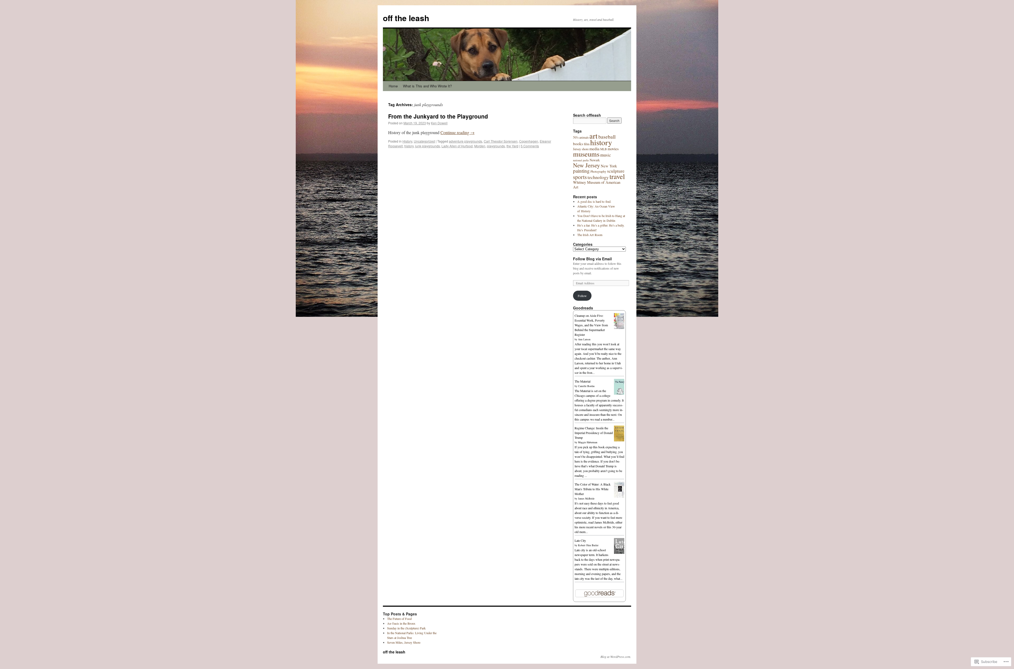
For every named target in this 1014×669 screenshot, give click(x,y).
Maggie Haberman (587, 442)
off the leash (406, 17)
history (409, 146)
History (407, 141)
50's (576, 137)
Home (393, 85)
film (586, 144)
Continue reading (457, 132)
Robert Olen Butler (588, 545)
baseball (607, 136)
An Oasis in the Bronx (401, 623)
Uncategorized (424, 141)
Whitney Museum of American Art (596, 185)
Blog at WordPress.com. (615, 656)
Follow (582, 296)
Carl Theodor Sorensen (501, 141)
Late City (580, 540)
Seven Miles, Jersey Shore (403, 642)
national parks (581, 160)
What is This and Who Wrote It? (427, 85)
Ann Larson (584, 339)
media (594, 148)
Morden (479, 146)
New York (609, 165)
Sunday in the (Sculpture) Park (406, 628)
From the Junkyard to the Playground (438, 116)
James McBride (586, 498)
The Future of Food (399, 618)
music (605, 155)
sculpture (616, 171)
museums (586, 154)
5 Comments (530, 146)
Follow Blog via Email (592, 258)
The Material (582, 381)
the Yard (512, 146)
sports (580, 177)
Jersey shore (581, 149)
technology (598, 177)
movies (613, 148)
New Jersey (586, 165)
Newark (595, 160)
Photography (598, 171)
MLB (603, 149)
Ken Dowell (439, 123)
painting (581, 170)
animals (584, 137)
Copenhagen (528, 141)
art (593, 136)
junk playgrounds (427, 146)
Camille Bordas (586, 386)
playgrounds (496, 146)
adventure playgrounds (465, 141)
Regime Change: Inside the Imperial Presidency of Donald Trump (594, 433)
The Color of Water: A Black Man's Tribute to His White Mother (593, 489)
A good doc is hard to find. (594, 201)
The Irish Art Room (589, 235)
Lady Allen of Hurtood (457, 146)
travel (617, 176)
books (578, 143)
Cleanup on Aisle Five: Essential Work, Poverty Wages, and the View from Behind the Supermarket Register (591, 325)
